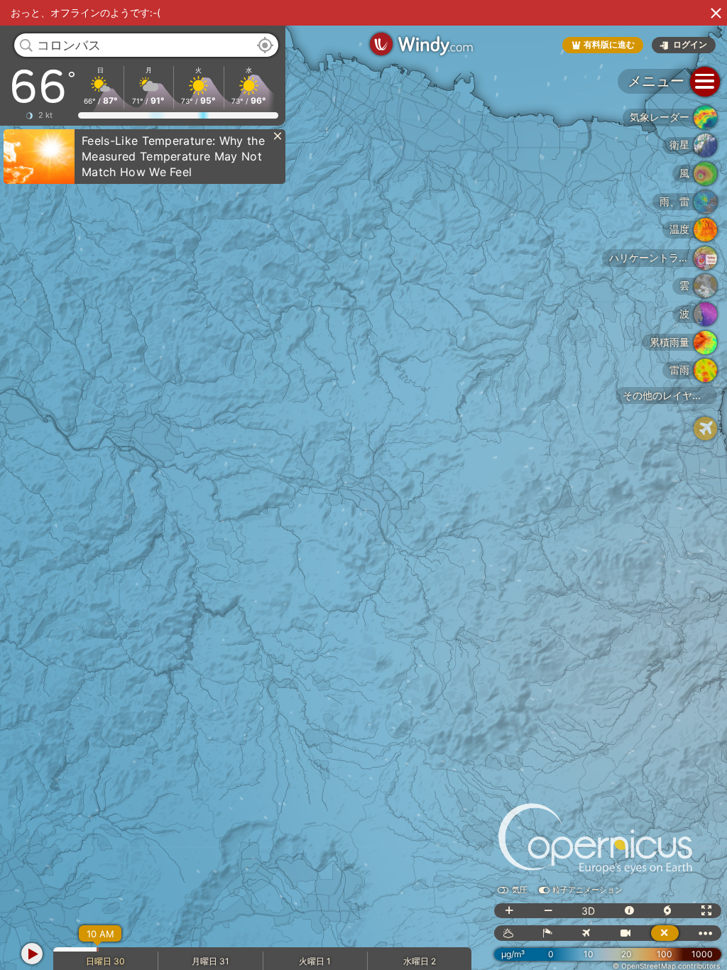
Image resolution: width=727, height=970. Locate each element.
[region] (363, 485)
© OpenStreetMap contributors (666, 965)
